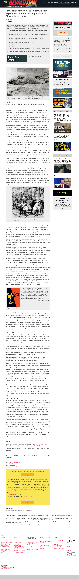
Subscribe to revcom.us (10, 524)
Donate (52, 2)
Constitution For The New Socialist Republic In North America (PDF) (19, 551)
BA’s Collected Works (17, 542)
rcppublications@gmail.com (71, 555)
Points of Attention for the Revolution (5, 552)
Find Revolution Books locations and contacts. (72, 548)
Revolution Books (30, 544)
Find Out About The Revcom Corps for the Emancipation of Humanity (6, 550)
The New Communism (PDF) (18, 548)
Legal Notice (3, 570)
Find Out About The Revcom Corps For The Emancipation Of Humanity (33, 543)
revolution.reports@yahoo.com (45, 524)
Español (44, 2)
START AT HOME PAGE (62, 56)
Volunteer (68, 546)
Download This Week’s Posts (58, 540)
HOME (2, 535)
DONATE (41, 546)
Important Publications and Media (32, 549)
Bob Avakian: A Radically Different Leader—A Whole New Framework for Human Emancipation (6, 540)
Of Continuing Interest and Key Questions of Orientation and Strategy (32, 547)
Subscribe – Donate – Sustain (58, 546)
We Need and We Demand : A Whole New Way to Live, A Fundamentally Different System (6, 545)
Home (48, 2)
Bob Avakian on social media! (18, 552)
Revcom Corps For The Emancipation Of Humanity (71, 551)
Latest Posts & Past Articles (58, 539)
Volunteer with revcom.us (44, 545)
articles (35, 56)
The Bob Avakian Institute (18, 554)
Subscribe (56, 2)
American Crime (3, 554)
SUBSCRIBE (42, 548)
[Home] (19, 4)
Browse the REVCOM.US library (59, 548)
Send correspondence (70, 544)
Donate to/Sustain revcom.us (21, 524)
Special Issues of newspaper (58, 545)
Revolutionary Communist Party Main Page (32, 540)
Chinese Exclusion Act (11, 453)
